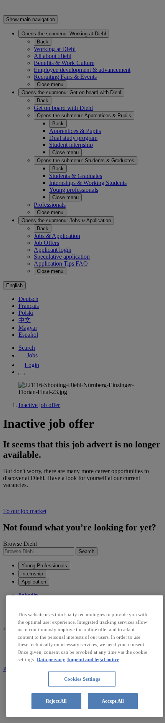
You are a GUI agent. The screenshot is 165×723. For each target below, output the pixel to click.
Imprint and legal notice (93, 659)
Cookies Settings (82, 679)
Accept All (113, 701)
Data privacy (51, 659)
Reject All (56, 701)
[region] (84, 656)
